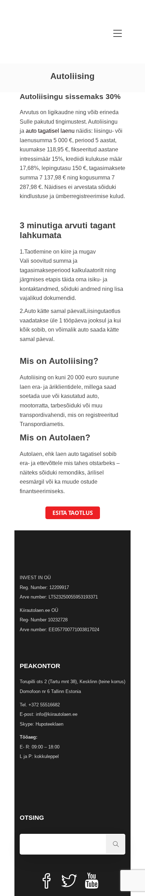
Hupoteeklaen (49, 724)
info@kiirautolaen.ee (56, 714)
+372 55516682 (44, 704)
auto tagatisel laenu (50, 131)
